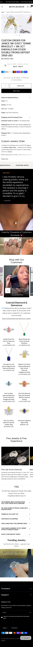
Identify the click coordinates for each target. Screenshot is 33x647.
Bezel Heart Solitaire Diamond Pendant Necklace (18, 291)
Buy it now (16, 91)
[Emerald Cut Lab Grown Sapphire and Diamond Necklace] (8, 354)
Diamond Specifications (9, 97)
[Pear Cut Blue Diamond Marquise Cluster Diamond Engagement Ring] (8, 383)
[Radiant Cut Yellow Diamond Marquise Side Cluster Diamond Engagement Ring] (24, 354)
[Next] (19, 35)
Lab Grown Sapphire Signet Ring (24, 422)
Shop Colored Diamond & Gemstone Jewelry (16, 318)
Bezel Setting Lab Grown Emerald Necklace (24, 341)
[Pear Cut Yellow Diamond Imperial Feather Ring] (8, 410)
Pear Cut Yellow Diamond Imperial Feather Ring (8, 422)
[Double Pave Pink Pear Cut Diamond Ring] (8, 329)
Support (5, 595)
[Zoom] (28, 18)
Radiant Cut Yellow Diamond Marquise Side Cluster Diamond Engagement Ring (24, 368)
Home (2, 12)
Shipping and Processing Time (11, 117)
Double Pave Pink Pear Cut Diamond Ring (8, 341)
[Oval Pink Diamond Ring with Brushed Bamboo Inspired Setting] (24, 383)
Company (5, 588)
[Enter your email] (30, 612)
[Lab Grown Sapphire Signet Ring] (24, 410)
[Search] (27, 7)
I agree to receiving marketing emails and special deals (16, 617)
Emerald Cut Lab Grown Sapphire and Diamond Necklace (8, 366)
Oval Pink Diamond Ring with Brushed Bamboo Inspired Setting (24, 396)
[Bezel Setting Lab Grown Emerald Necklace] (24, 329)
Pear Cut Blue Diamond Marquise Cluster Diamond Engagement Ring (9, 396)
